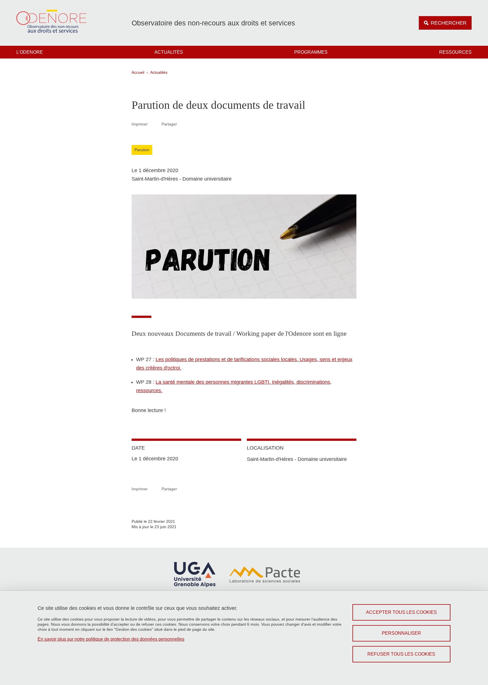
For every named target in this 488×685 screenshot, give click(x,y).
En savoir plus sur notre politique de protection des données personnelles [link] (111, 639)
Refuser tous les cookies (401, 654)
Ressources (455, 52)
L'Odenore (29, 52)
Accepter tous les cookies (401, 612)
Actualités (168, 52)
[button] (183, 124)
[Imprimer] (154, 124)
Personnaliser (401, 633)
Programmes (311, 52)
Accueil (138, 72)
